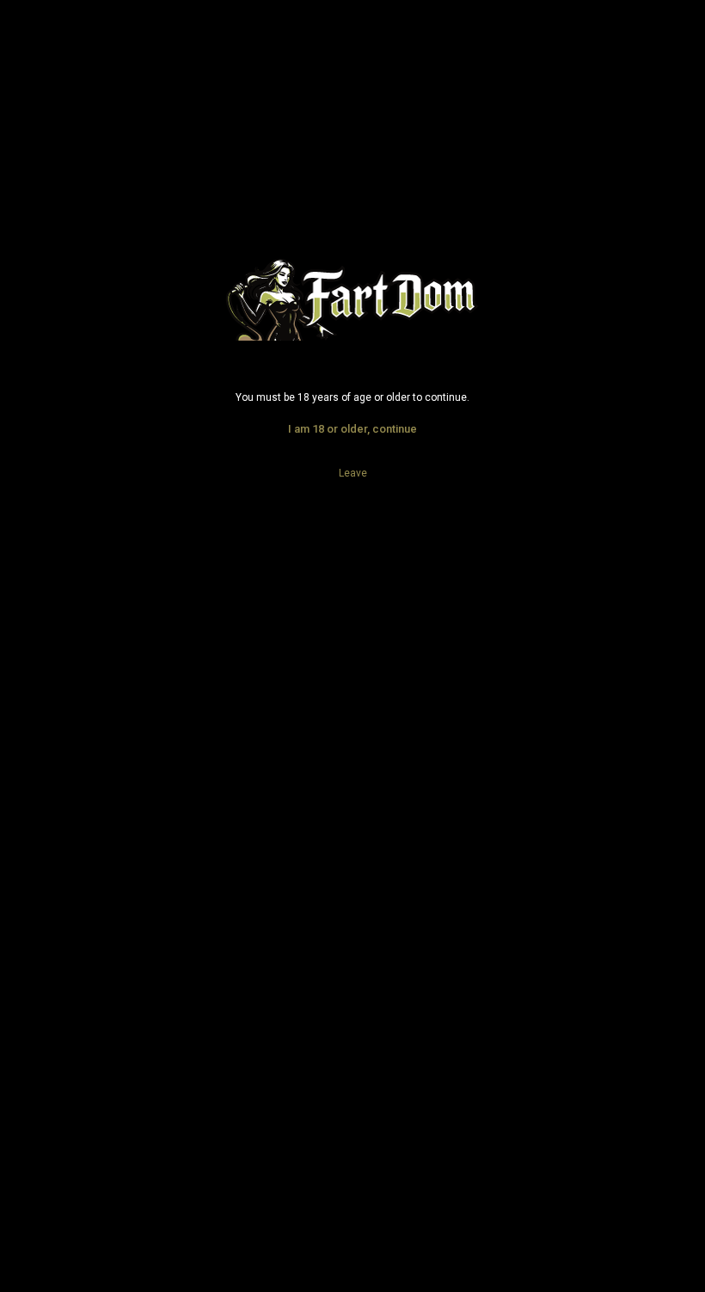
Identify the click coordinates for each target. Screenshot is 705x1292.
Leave (353, 473)
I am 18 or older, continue (352, 428)
